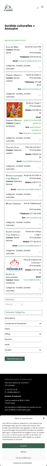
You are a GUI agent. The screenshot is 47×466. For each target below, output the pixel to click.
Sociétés (8, 350)
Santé (7, 344)
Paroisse (9, 339)
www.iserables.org (33, 217)
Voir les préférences (23, 458)
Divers (8, 329)
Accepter (23, 446)
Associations (10, 318)
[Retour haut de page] (40, 67)
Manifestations (15, 358)
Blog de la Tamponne (32, 133)
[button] (44, 418)
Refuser (24, 452)
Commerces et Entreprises (16, 323)
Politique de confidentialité (22, 463)
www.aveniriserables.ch (31, 89)
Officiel (8, 334)
